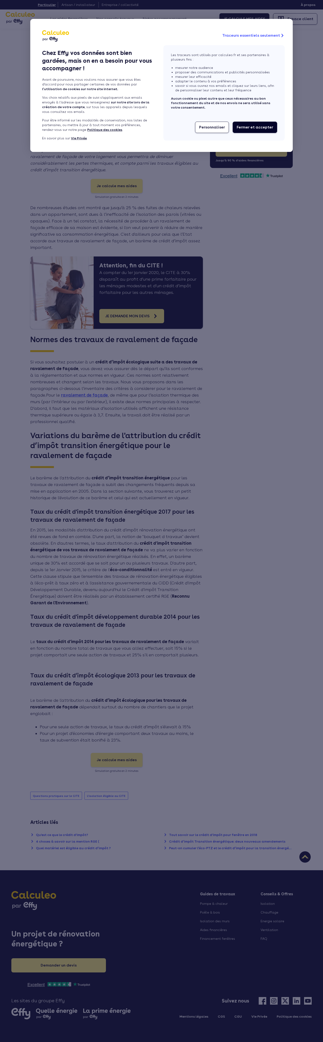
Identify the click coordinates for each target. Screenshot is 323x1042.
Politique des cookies (104, 130)
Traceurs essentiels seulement (251, 35)
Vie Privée (79, 138)
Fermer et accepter (255, 127)
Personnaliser (212, 127)
